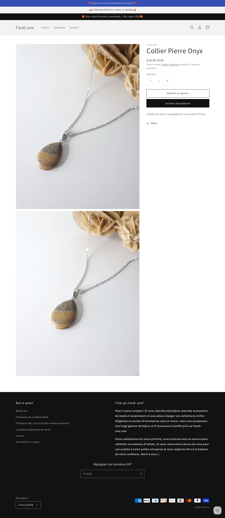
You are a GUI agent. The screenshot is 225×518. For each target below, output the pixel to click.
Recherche (22, 410)
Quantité (151, 74)
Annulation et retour (28, 441)
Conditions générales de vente (33, 429)
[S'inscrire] (140, 474)
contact (20, 435)
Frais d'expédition (171, 64)
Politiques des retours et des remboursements (42, 423)
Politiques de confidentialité (32, 417)
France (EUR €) (26, 504)
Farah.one (205, 507)
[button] (192, 27)
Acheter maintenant (178, 103)
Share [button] (154, 123)
